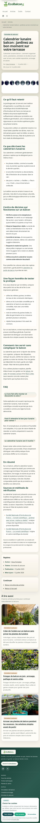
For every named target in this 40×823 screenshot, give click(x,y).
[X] (7, 16)
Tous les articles (6, 778)
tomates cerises (15, 374)
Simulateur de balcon (8, 790)
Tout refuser (8, 814)
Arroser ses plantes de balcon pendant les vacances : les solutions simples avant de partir (19, 724)
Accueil (5, 11)
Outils (20, 11)
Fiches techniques (6, 781)
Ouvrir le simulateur (9, 764)
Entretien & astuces (7, 795)
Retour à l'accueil (11, 588)
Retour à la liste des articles (14, 585)
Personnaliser (32, 814)
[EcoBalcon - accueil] (8, 752)
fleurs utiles (30, 374)
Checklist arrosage (7, 792)
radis (5, 374)
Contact (28, 11)
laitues (28, 371)
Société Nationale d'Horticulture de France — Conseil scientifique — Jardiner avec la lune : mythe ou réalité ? (20, 517)
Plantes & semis (6, 783)
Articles (12, 11)
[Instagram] (3, 16)
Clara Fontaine (10, 64)
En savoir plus (15, 819)
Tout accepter (20, 814)
